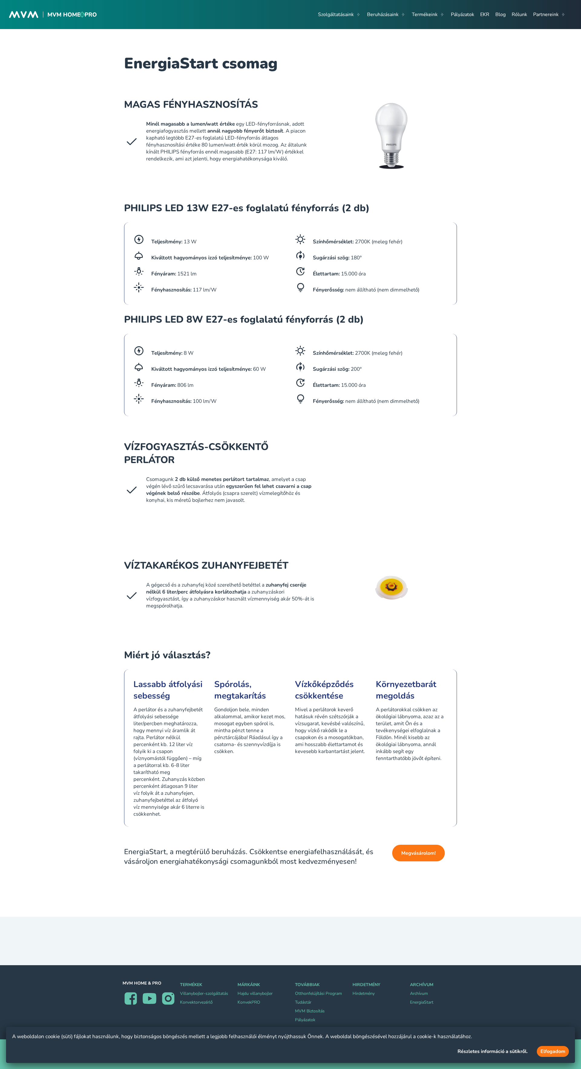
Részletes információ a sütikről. (493, 1051)
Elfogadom (552, 1051)
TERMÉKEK (191, 985)
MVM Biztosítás (310, 1011)
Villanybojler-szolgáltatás (204, 993)
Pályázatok (305, 1020)
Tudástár (303, 1002)
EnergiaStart (421, 1002)
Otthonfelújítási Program (318, 993)
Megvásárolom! (418, 853)
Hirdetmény (366, 985)
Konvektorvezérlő (196, 1002)
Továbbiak (307, 985)
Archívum (421, 985)
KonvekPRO (249, 1002)
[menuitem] (339, 14)
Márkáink (249, 985)
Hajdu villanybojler (255, 993)
